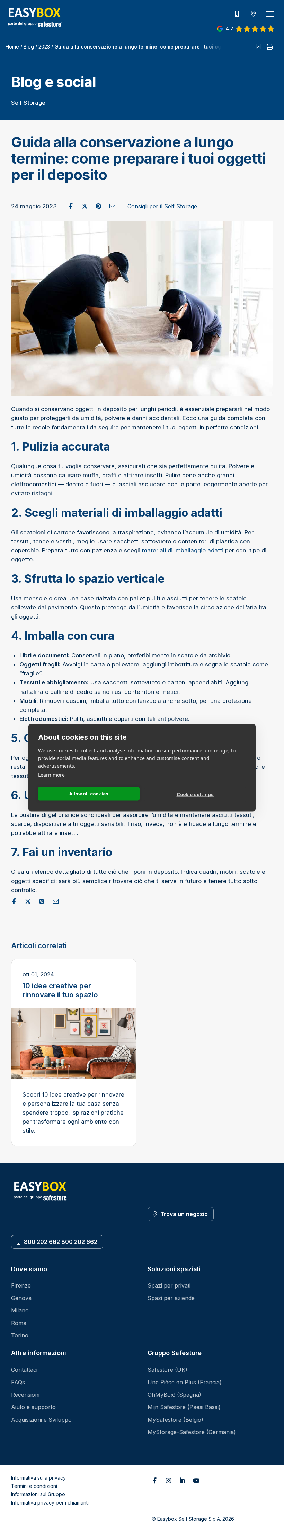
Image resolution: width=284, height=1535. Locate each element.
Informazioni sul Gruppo (38, 1494)
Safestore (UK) (167, 1369)
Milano (20, 1310)
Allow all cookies (88, 793)
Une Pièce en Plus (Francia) (185, 1382)
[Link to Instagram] (168, 1481)
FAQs (18, 1382)
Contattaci (24, 1369)
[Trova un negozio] (253, 14)
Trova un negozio (184, 1214)
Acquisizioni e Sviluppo (41, 1419)
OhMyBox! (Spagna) (174, 1394)
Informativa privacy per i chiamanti (50, 1503)
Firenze (21, 1285)
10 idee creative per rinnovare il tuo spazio (60, 990)
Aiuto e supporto (33, 1407)
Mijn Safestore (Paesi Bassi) (184, 1407)
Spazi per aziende (171, 1297)
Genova (21, 1297)
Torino (19, 1335)
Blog (29, 47)
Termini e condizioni (34, 1486)
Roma (18, 1322)
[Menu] (270, 14)
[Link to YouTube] (196, 1481)
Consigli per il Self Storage (162, 206)
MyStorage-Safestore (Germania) (192, 1432)
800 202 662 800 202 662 (60, 1241)
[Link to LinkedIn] (182, 1481)
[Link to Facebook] (154, 1481)
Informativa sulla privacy (38, 1478)
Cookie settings (195, 794)
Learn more (51, 774)
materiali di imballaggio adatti (182, 550)
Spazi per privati (169, 1285)
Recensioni (25, 1394)
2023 (44, 47)
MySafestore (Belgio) (175, 1419)
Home (12, 47)
